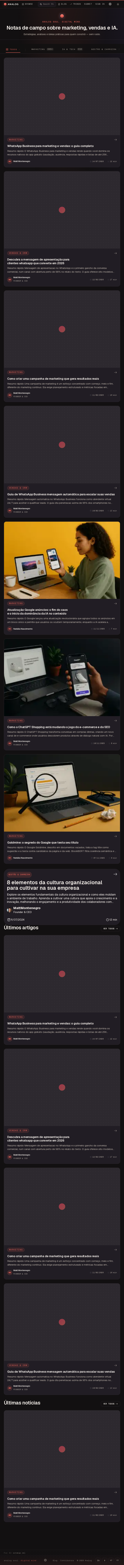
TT (117, 1560)
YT (111, 1560)
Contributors (67, 1560)
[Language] (110, 4)
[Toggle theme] (118, 4)
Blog (55, 1560)
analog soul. (21, 1560)
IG (98, 1560)
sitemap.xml (19, 1553)
